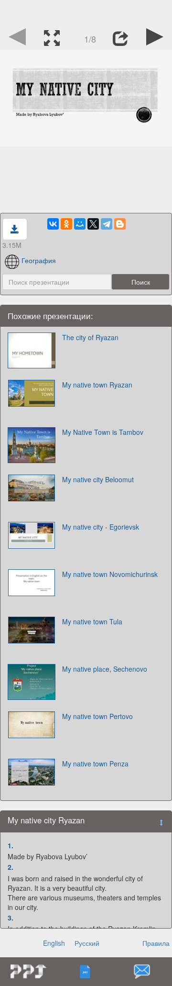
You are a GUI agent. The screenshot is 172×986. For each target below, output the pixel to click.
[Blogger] (120, 224)
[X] (93, 224)
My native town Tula (92, 621)
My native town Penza (95, 763)
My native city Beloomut (98, 479)
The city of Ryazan (90, 337)
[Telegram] (106, 224)
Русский (87, 943)
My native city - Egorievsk (100, 527)
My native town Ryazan (97, 384)
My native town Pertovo (97, 716)
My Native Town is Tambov (102, 432)
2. (10, 867)
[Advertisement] (86, 12)
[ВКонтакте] (53, 224)
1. (10, 845)
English (54, 943)
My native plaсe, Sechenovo (104, 669)
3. (10, 917)
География (39, 260)
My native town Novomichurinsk (110, 574)
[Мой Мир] (80, 224)
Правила (156, 943)
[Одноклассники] (66, 224)
